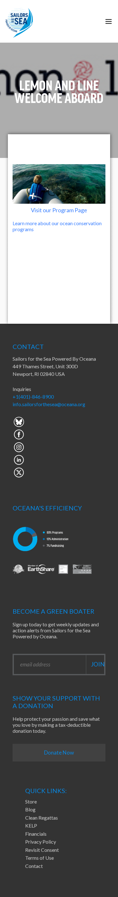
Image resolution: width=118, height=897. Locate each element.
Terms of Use (39, 858)
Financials (36, 834)
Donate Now (59, 752)
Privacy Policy (40, 842)
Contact (34, 866)
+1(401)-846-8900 (33, 397)
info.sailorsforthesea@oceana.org (49, 404)
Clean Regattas (41, 818)
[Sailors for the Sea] (19, 21)
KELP (31, 825)
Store (31, 801)
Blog (30, 809)
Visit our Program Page (59, 210)
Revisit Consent (42, 850)
